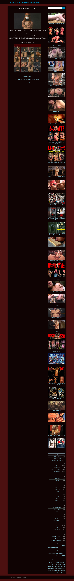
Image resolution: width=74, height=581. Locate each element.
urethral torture (57, 529)
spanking (50, 568)
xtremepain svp (57, 534)
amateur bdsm (51, 545)
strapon (54, 568)
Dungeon (63, 553)
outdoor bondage (61, 564)
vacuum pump (57, 531)
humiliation (24, 79)
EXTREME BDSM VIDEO (57, 469)
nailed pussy (57, 478)
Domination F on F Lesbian (57, 460)
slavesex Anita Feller (57, 523)
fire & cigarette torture (57, 507)
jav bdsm (58, 560)
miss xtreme (57, 518)
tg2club (64, 568)
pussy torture (52, 566)
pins (57, 485)
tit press (57, 527)
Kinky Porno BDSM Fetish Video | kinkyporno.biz (24, 2)
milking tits (57, 516)
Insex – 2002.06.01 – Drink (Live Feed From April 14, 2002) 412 (21, 82)
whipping (37, 79)
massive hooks (57, 476)
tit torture (56, 570)
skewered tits (57, 489)
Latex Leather (57, 463)
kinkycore (62, 560)
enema (57, 505)
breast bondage (57, 494)
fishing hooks (57, 473)
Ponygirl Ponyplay (57, 467)
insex (56, 560)
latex (64, 560)
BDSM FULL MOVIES (57, 456)
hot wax (61, 557)
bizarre (64, 547)
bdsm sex (60, 547)
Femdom (57, 462)
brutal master (57, 496)
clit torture (57, 502)
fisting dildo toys (57, 509)
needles (50, 564)
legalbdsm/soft (57, 514)
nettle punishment (57, 520)
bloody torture (51, 550)
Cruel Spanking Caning (57, 458)
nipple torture (57, 482)
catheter (57, 498)
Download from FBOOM (27, 76)
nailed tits (57, 480)
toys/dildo (33, 79)
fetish (21, 79)
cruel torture (59, 553)
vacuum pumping (54, 572)
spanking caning (57, 525)
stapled (57, 491)
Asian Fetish (57, 545)
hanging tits (57, 511)
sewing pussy (57, 487)
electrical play (51, 555)
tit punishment (51, 570)
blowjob (57, 550)
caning (54, 553)
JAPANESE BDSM (56, 538)
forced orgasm (55, 557)
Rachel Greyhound (60, 566)
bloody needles (57, 471)
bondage (18, 79)
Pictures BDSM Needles (56, 540)
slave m (57, 522)
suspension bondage (59, 568)
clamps (57, 500)
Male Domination (29, 79)
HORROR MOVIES (57, 536)
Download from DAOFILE (27, 74)
